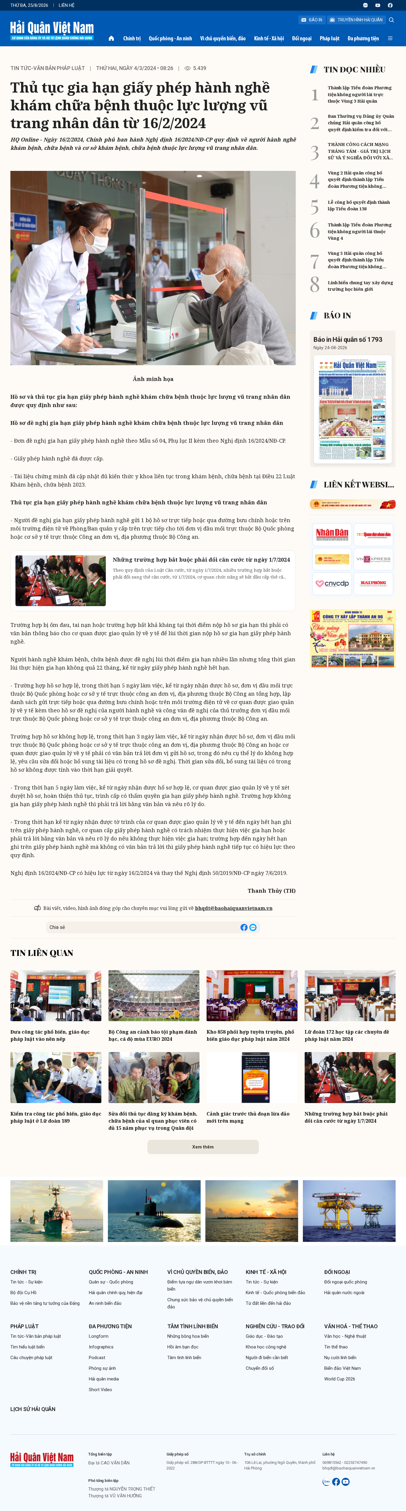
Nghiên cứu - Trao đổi (275, 1326)
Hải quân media (104, 1379)
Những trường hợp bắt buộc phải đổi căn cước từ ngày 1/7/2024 (346, 1117)
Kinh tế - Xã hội (269, 38)
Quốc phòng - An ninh (170, 38)
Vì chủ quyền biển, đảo (223, 38)
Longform (98, 1336)
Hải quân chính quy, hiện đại (115, 1292)
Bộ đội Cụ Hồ (23, 1292)
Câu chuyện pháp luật (31, 1357)
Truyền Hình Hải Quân (360, 20)
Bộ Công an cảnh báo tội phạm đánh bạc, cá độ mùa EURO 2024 (152, 1035)
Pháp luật (329, 38)
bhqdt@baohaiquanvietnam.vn (234, 908)
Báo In (315, 20)
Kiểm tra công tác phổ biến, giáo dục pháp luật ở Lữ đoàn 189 (55, 1117)
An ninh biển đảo (105, 1303)
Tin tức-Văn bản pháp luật (47, 68)
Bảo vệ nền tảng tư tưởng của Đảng (45, 1303)
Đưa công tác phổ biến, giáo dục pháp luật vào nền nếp (50, 1035)
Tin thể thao (336, 1347)
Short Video (100, 1389)
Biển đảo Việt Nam (342, 1368)
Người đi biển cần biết (267, 1357)
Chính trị (132, 38)
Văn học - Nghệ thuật (345, 1336)
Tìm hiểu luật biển (27, 1347)
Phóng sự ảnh (102, 1368)
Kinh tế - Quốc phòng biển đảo (275, 1292)
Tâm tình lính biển (192, 1326)
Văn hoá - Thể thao (351, 1326)
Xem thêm (203, 1147)
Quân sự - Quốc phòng (111, 1282)
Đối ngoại (301, 38)
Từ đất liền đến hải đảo (268, 1303)
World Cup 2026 (339, 1379)
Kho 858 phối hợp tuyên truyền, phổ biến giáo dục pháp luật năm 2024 (250, 1035)
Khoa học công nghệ (266, 1347)
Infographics (101, 1347)
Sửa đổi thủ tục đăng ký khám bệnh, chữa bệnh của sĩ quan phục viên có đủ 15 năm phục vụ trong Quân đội (152, 1120)
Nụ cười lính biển (340, 1357)
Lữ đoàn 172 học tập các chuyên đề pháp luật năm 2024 (347, 1035)
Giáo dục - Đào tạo (264, 1336)
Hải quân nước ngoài (344, 1292)
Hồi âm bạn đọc (183, 1347)
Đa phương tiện (363, 38)
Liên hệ (67, 5)
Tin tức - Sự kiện (26, 1282)
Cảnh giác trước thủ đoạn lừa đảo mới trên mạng (248, 1117)
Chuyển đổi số (260, 1368)
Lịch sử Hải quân (33, 1409)
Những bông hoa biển (188, 1336)
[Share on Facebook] (244, 927)
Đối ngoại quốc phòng (345, 1282)
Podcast (97, 1357)
